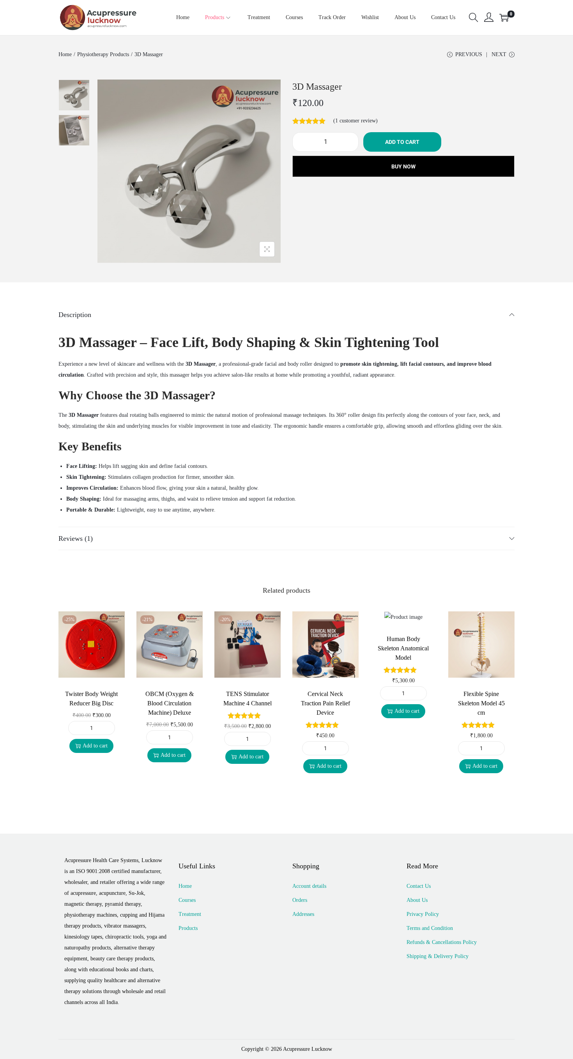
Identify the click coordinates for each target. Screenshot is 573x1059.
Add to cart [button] (95, 746)
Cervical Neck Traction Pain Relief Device (325, 703)
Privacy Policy (423, 914)
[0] (504, 17)
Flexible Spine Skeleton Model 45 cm (481, 703)
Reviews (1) (75, 538)
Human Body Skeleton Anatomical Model (403, 648)
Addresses (303, 914)
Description (74, 315)
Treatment (190, 914)
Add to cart (402, 142)
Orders (299, 900)
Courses (187, 900)
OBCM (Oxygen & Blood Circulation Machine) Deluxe (169, 703)
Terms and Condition (430, 928)
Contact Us (419, 886)
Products (188, 928)
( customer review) (355, 121)
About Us (417, 900)
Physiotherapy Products (103, 54)
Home (65, 54)
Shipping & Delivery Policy (438, 956)
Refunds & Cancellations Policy (442, 942)
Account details (309, 886)
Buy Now (403, 166)
